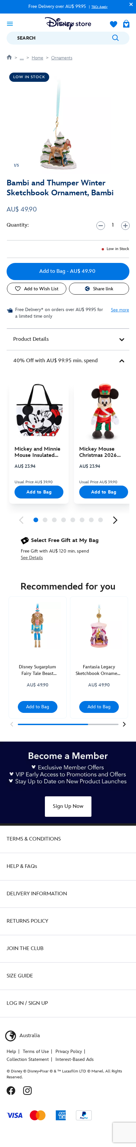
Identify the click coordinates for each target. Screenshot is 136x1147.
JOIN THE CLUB (25, 948)
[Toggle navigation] (10, 23)
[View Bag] (126, 24)
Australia (29, 1036)
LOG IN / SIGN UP (27, 1003)
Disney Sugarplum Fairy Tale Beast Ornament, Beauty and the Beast (37, 670)
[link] (21, 520)
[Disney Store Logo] (68, 23)
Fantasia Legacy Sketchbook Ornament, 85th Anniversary (99, 670)
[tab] (68, 339)
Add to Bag (39, 492)
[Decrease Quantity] (100, 225)
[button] (129, 4)
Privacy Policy (68, 1051)
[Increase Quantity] (125, 225)
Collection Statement (28, 1059)
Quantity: (18, 225)
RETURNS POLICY (27, 921)
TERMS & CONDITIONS (34, 839)
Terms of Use (36, 1051)
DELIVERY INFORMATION (37, 894)
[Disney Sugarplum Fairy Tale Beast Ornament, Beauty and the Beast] (37, 625)
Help (11, 1051)
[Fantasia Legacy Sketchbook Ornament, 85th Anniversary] (99, 625)
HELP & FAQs (22, 866)
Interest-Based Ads (74, 1059)
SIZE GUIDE (20, 976)
